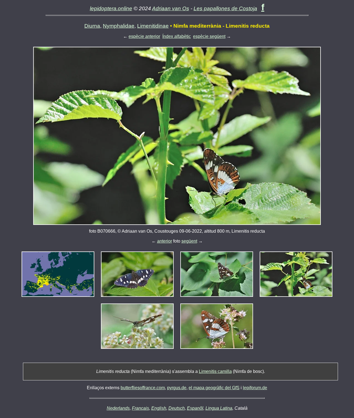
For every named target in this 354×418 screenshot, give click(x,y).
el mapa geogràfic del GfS (214, 387)
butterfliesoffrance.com (143, 387)
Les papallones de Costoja (225, 8)
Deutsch (176, 408)
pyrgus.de (176, 387)
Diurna (92, 26)
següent (189, 241)
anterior (164, 241)
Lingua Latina (218, 408)
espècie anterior (144, 36)
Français (140, 408)
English (158, 408)
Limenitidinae (153, 26)
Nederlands (118, 408)
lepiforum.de (255, 387)
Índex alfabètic (176, 36)
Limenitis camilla (215, 371)
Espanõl (195, 408)
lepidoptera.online (111, 8)
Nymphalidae (118, 26)
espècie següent (209, 36)
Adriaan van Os (170, 8)
